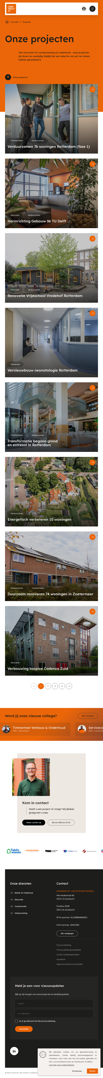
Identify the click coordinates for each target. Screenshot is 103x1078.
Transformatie (20, 906)
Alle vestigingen (67, 933)
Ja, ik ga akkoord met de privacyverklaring (37, 1021)
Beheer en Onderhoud (24, 893)
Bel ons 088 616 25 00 (61, 822)
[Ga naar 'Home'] (7, 22)
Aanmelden (24, 1029)
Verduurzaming (21, 913)
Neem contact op (33, 822)
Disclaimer (61, 959)
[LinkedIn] (14, 1051)
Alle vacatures (88, 716)
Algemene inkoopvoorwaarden (70, 964)
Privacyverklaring (64, 945)
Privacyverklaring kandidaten (69, 950)
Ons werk (14, 22)
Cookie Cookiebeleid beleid (68, 955)
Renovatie (19, 900)
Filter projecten (8, 77)
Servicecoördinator (58, 728)
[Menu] (92, 9)
